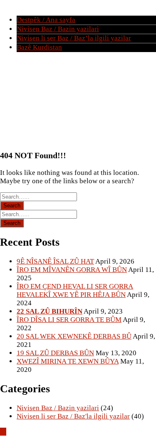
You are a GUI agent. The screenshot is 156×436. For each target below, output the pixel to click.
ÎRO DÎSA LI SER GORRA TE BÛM (69, 320)
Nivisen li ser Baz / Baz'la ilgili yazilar (73, 416)
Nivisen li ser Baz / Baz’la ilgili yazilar (74, 38)
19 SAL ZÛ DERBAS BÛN (55, 353)
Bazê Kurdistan (39, 47)
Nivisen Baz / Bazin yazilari (58, 29)
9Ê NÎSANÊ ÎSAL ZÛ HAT (55, 261)
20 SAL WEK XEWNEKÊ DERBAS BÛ (74, 336)
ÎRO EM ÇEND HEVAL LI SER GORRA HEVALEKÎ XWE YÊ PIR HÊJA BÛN (75, 290)
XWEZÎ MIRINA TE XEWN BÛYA (68, 361)
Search (11, 205)
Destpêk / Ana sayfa (46, 20)
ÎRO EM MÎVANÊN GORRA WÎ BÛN (72, 270)
